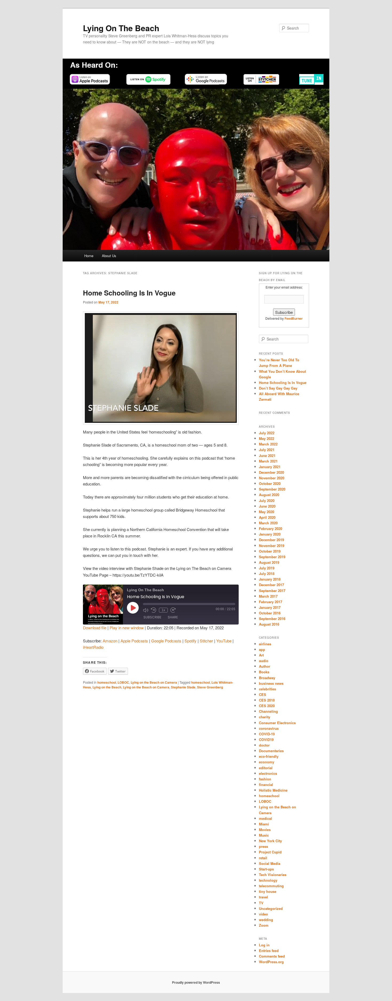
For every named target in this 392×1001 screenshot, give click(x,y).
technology (268, 880)
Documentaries (271, 750)
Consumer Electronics (277, 722)
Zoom (264, 925)
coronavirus (269, 728)
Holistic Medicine (273, 790)
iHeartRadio (93, 647)
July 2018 (266, 573)
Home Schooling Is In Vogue (129, 293)
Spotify (191, 640)
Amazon (110, 640)
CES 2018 (267, 700)
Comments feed (272, 956)
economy (266, 761)
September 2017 (272, 590)
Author (264, 666)
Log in (264, 944)
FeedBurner (294, 318)
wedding (266, 919)
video (263, 914)
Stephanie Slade (183, 687)
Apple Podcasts (134, 640)
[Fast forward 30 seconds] (173, 610)
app (262, 649)
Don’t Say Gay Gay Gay (278, 388)
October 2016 (270, 612)
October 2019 (270, 551)
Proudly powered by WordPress (196, 982)
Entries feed (269, 950)
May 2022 (266, 438)
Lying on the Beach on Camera (154, 682)
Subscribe (152, 617)
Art (261, 655)
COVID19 (266, 739)
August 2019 (269, 562)
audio (263, 660)
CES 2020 (267, 705)
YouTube (223, 640)
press (263, 846)
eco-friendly (268, 756)
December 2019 (271, 539)
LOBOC (123, 682)
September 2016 (272, 618)
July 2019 (266, 567)
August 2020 (269, 494)
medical (265, 818)
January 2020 (270, 534)
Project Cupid (270, 851)
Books (264, 671)
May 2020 (266, 511)
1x (163, 610)
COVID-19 (267, 733)
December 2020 (271, 472)
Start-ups (266, 869)
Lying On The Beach (121, 28)
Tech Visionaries (272, 874)
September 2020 (272, 489)
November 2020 (271, 477)
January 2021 (270, 466)
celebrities (267, 688)
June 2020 (267, 506)
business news (271, 683)
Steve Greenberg (210, 687)
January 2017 (270, 607)
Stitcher (206, 640)
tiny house (267, 891)
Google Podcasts (166, 640)
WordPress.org (271, 961)
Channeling (268, 711)
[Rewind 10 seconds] (153, 610)
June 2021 (267, 455)
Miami (264, 823)
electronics (268, 773)
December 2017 (271, 584)
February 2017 (270, 601)
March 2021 (268, 461)
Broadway (267, 677)
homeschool (106, 682)
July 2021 (266, 449)
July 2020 (266, 500)
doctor (264, 745)
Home (88, 255)
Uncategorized (271, 908)
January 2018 (270, 579)
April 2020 (267, 517)
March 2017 (268, 596)
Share (173, 617)
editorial (266, 767)
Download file (94, 627)
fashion (265, 778)
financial (266, 784)
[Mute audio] (145, 610)
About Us (109, 255)
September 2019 (272, 556)
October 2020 (270, 483)
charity (264, 716)
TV (261, 902)
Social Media (269, 863)
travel (263, 896)
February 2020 (270, 528)
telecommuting (271, 885)
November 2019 (271, 545)
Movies (265, 829)
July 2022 (266, 432)
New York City (270, 840)
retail (263, 857)
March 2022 (268, 444)
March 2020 (268, 522)
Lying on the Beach (107, 687)
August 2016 (269, 624)
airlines (265, 643)
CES (262, 694)
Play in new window (127, 627)
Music (264, 835)
